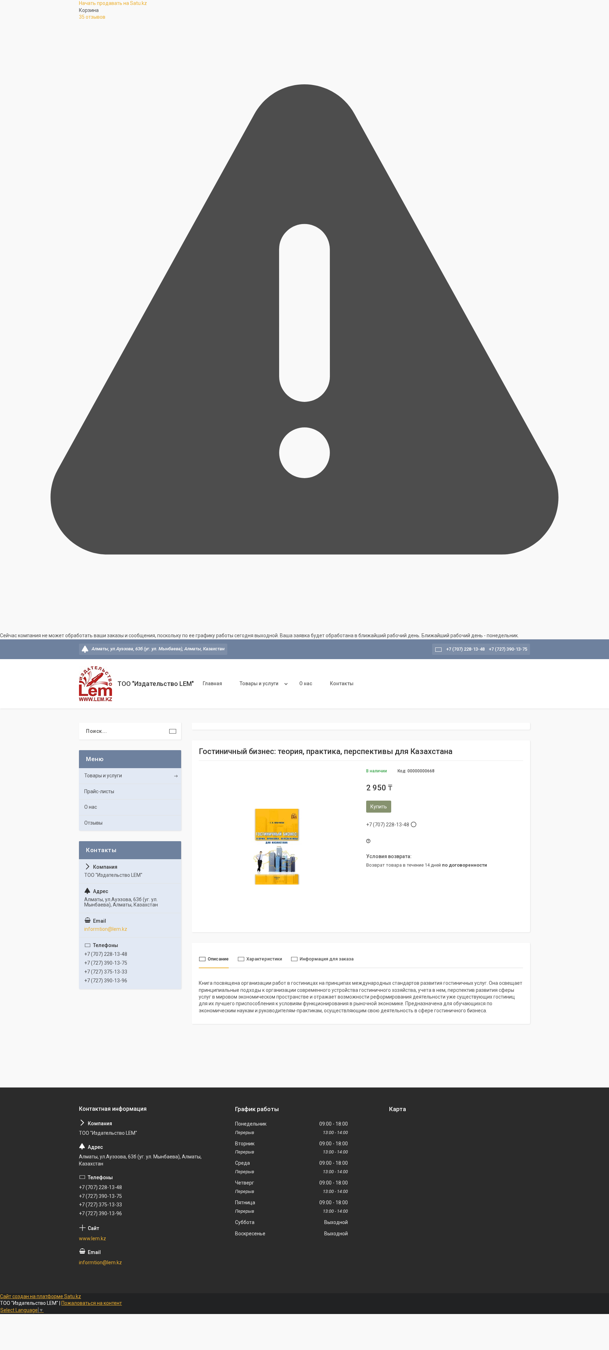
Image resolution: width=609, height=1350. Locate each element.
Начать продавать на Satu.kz (113, 3)
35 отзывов (92, 17)
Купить (378, 806)
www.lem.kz (92, 1238)
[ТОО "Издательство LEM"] (95, 683)
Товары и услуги (259, 683)
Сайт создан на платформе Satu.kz (40, 1296)
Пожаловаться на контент (91, 1303)
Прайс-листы (99, 791)
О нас (305, 683)
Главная (212, 683)
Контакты (341, 683)
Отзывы (93, 823)
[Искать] (172, 731)
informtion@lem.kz (105, 929)
